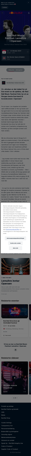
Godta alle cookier (15, 243)
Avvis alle (15, 248)
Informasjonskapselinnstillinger (15, 238)
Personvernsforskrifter (13, 229)
